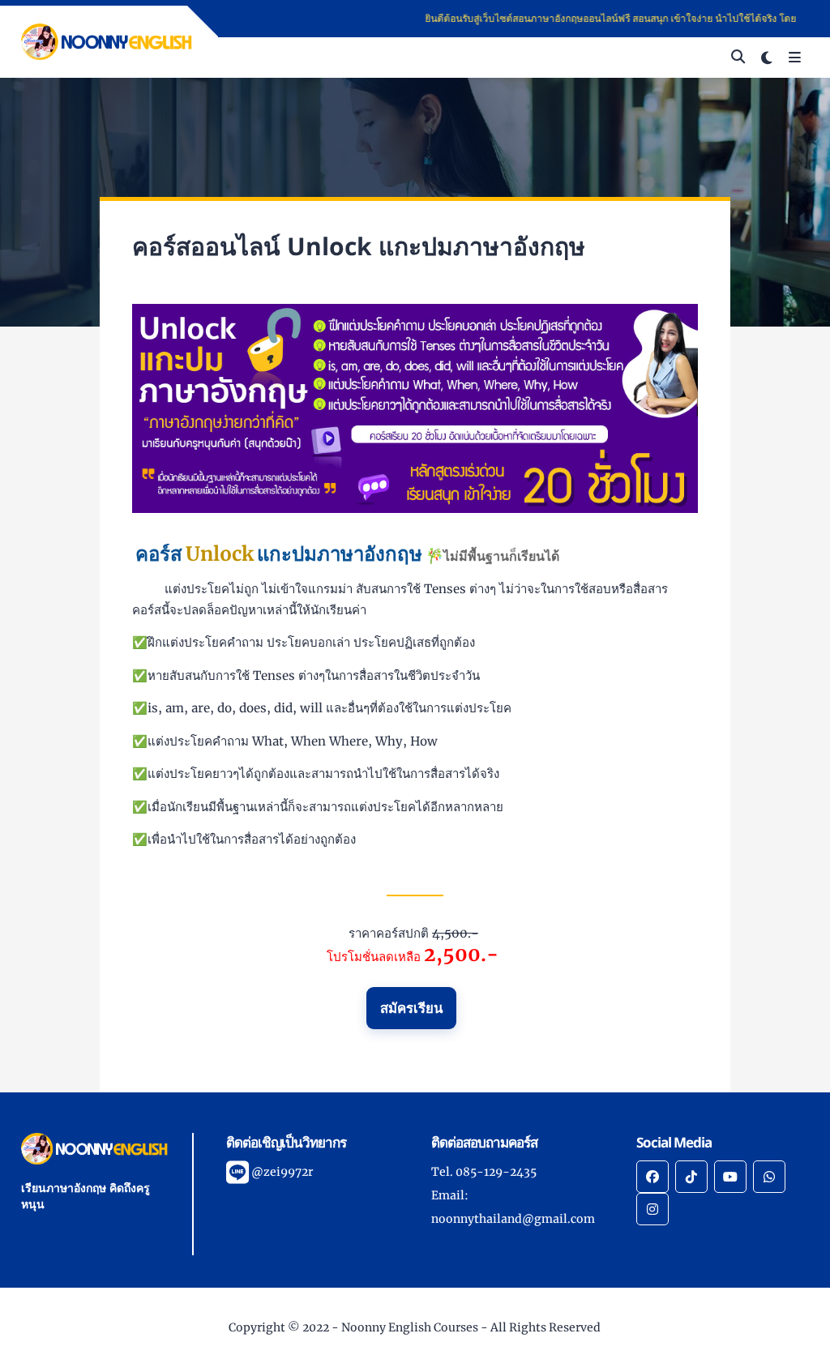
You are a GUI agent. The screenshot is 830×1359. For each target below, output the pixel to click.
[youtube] (730, 1176)
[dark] (766, 58)
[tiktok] (691, 1176)
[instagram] (652, 1209)
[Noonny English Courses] (106, 40)
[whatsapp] (769, 1176)
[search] (738, 57)
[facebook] (652, 1176)
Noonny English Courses (409, 1327)
